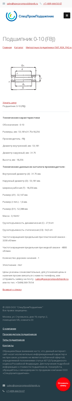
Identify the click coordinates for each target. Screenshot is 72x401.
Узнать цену (10, 102)
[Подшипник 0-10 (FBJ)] (36, 79)
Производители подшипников (20, 334)
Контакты (8, 345)
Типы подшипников (14, 339)
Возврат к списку (12, 289)
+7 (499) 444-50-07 (53, 3)
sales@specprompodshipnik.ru (22, 3)
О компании (9, 328)
